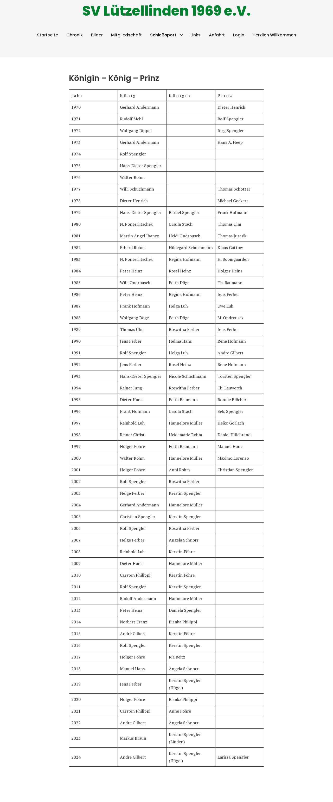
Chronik (74, 35)
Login (238, 35)
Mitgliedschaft (126, 35)
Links (195, 35)
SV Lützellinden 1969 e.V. (166, 10)
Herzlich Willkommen (274, 35)
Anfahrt (217, 35)
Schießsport (163, 35)
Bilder (97, 35)
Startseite (47, 35)
